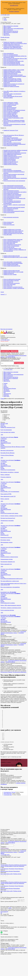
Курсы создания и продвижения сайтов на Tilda (15, 58)
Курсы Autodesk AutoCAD (9, 114)
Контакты (5, 387)
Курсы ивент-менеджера (9, 284)
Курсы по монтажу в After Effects (11, 111)
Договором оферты (10, 356)
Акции (5, 19)
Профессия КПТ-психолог (9, 163)
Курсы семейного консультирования (12, 194)
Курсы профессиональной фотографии (12, 263)
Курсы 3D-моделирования (9, 107)
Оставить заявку (4, 943)
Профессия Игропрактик (9, 159)
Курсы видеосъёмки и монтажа (11, 280)
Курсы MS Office (7, 234)
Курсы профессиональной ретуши (11, 265)
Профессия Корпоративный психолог (12, 156)
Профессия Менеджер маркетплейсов (12, 232)
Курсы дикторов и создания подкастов (12, 287)
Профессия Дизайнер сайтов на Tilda (12, 80)
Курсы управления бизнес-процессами (12, 239)
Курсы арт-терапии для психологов (12, 201)
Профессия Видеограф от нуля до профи (13, 271)
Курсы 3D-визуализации (9, 108)
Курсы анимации (7, 106)
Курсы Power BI (7, 141)
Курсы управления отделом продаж (12, 244)
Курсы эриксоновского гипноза (11, 197)
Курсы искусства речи (8, 224)
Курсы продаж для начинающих (11, 245)
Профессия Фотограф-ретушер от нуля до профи (15, 257)
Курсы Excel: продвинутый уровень (12, 140)
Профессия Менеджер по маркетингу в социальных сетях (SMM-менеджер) (13, 46)
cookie (9, 907)
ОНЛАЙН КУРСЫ (14, 5)
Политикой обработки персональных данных (13, 632)
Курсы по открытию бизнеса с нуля (12, 248)
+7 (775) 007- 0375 (5, 14)
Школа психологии (8, 29)
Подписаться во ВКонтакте (19, 672)
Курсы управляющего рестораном (11, 240)
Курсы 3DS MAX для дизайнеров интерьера (14, 110)
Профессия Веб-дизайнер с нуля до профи (13, 69)
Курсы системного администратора (12, 142)
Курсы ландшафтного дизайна (10, 103)
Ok (1, 913)
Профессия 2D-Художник (9, 85)
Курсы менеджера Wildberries (10, 242)
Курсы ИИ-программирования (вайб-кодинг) (14, 144)
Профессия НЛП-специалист (10, 164)
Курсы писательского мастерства (11, 283)
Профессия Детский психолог (10, 161)
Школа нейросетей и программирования (13, 28)
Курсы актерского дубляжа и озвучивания (13, 288)
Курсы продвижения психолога (11, 190)
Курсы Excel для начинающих (10, 137)
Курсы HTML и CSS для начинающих (12, 139)
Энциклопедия (7, 393)
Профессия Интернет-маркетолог (11, 44)
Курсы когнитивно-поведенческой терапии (14, 207)
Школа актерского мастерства (10, 31)
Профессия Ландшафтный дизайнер (12, 78)
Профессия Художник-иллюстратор (12, 72)
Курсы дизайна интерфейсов (10, 112)
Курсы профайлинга (8, 209)
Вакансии (6, 868)
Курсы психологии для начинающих (12, 170)
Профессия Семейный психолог (11, 158)
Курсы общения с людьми (9, 176)
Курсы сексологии (7, 199)
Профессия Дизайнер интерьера (11, 86)
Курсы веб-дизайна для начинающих (12, 93)
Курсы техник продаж (8, 247)
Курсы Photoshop (7, 95)
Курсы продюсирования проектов (11, 63)
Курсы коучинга (7, 169)
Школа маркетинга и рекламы (10, 26)
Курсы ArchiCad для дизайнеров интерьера (13, 120)
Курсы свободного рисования (10, 208)
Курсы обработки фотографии (10, 264)
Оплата (16, 868)
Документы (6, 389)
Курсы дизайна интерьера (9, 105)
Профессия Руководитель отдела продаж (13, 233)
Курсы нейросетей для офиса (10, 145)
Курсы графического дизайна (10, 102)
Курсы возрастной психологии (11, 193)
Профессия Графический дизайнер (11, 71)
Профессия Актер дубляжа (10, 274)
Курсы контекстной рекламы (10, 59)
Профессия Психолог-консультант (11, 151)
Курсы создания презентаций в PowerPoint (13, 65)
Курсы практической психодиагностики (13, 185)
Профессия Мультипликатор (10, 73)
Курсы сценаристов (8, 281)
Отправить (19, 363)
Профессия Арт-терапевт (9, 160)
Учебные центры (17, 873)
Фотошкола (6, 33)
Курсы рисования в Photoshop (10, 116)
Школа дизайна (7, 27)
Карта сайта (6, 396)
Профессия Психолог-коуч (9, 155)
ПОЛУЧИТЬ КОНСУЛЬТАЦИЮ (7, 627)
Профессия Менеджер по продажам (12, 229)
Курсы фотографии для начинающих (12, 262)
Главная (5, 383)
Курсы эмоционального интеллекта (12, 195)
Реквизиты (6, 394)
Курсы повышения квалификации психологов (14, 152)
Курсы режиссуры (7, 285)
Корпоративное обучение (9, 388)
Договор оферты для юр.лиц (12, 866)
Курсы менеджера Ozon (9, 243)
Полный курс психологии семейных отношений (15, 150)
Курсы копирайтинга (8, 53)
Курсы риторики (7, 223)
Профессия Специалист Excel (10, 130)
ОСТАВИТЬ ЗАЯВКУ (5, 656)
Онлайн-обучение (5, 37)
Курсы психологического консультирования (14, 180)
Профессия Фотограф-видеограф (11, 255)
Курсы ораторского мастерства (11, 217)
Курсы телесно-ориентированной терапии (13, 211)
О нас (4, 18)
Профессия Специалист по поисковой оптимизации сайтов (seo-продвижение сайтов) (15, 43)
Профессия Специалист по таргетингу (12, 48)
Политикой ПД (4, 911)
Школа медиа (6, 34)
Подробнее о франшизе (14, 11)
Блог (4, 392)
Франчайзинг (6, 391)
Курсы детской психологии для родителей (13, 174)
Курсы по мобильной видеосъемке (11, 279)
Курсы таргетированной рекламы (11, 62)
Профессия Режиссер (8, 273)
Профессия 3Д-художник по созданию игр (13, 83)
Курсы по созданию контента (10, 54)
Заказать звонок (9, 351)
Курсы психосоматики (8, 212)
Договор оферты (5, 864)
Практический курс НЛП (9, 175)
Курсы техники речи (8, 222)
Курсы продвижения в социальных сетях (13, 61)
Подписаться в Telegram (7, 672)
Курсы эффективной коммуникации (12, 154)
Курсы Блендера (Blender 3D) (10, 115)
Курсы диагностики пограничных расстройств (14, 192)
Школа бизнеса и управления (10, 32)
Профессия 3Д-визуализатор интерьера (13, 74)
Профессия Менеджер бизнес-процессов (13, 230)
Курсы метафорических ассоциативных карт (14, 198)
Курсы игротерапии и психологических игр (14, 186)
